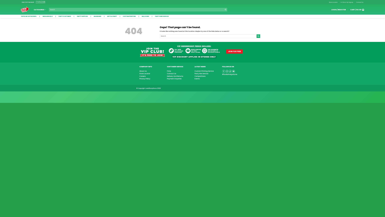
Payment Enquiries (174, 79)
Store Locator (333, 2)
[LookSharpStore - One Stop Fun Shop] (25, 10)
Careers (142, 76)
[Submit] (225, 9)
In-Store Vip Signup (347, 2)
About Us (143, 71)
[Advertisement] (16, 93)
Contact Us (359, 2)
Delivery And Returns (175, 76)
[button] (356, 9)
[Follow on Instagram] (39, 2)
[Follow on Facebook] (37, 2)
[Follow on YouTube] (44, 2)
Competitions (200, 76)
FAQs (169, 71)
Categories (39, 10)
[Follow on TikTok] (42, 2)
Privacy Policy (144, 79)
